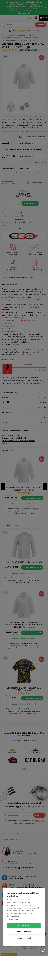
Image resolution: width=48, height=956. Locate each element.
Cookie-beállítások (24, 938)
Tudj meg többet (12, 919)
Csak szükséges (24, 932)
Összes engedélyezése (24, 926)
